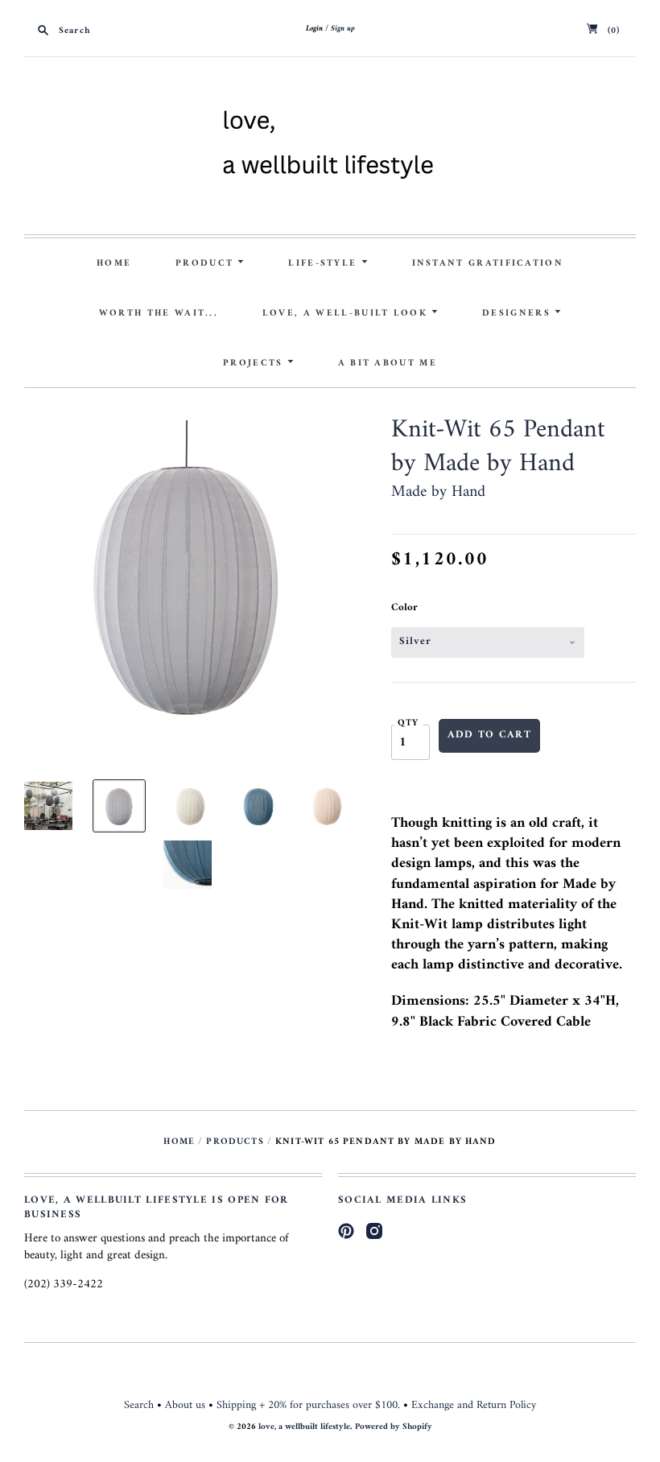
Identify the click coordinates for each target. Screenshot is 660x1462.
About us (185, 1405)
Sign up (343, 28)
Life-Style (324, 263)
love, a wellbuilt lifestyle (304, 1427)
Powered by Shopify (393, 1427)
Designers (518, 313)
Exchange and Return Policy (473, 1405)
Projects (255, 363)
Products (234, 1142)
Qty (408, 723)
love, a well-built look (346, 313)
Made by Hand (438, 492)
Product (206, 263)
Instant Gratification (488, 263)
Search (139, 1405)
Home (114, 263)
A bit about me (387, 363)
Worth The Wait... (158, 313)
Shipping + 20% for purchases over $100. (308, 1405)
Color (404, 608)
